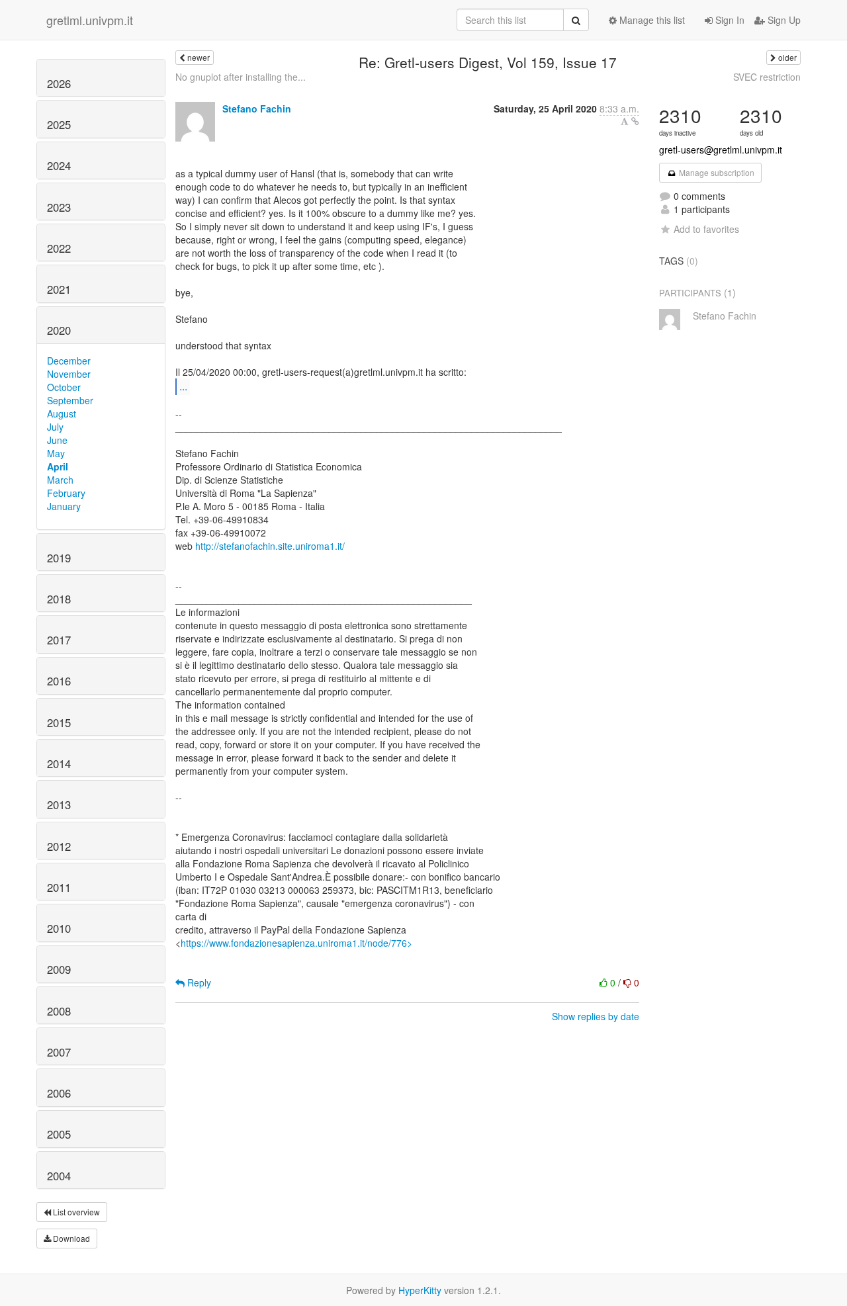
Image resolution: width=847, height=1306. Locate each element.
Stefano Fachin (256, 108)
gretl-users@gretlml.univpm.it (720, 149)
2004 (59, 1176)
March (60, 479)
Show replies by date (595, 1016)
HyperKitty (419, 1290)
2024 (59, 165)
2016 (59, 681)
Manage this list (651, 19)
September (70, 400)
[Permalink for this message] (635, 121)
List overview (75, 1211)
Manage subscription (715, 172)
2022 (59, 248)
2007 (59, 1052)
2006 (59, 1093)
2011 (59, 887)
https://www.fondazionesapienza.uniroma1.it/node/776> (296, 942)
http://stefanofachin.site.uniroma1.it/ (270, 545)
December (69, 360)
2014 (59, 763)
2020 (59, 330)
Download (70, 1238)
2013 (59, 804)
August (61, 413)
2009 (59, 969)
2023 (59, 207)
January (64, 506)
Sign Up (783, 19)
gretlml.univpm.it (89, 19)
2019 (59, 558)
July (55, 426)
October (64, 387)
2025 (59, 124)
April (57, 466)
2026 (59, 83)
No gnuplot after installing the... (240, 76)
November (69, 373)
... (183, 386)
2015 (59, 722)
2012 (59, 846)
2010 (59, 928)
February (66, 493)
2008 (59, 1011)
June (57, 440)
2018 (59, 599)
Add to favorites (706, 229)
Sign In (728, 19)
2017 (59, 640)
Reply (198, 982)
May (56, 453)
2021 (59, 289)
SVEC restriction (767, 76)
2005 (59, 1134)
